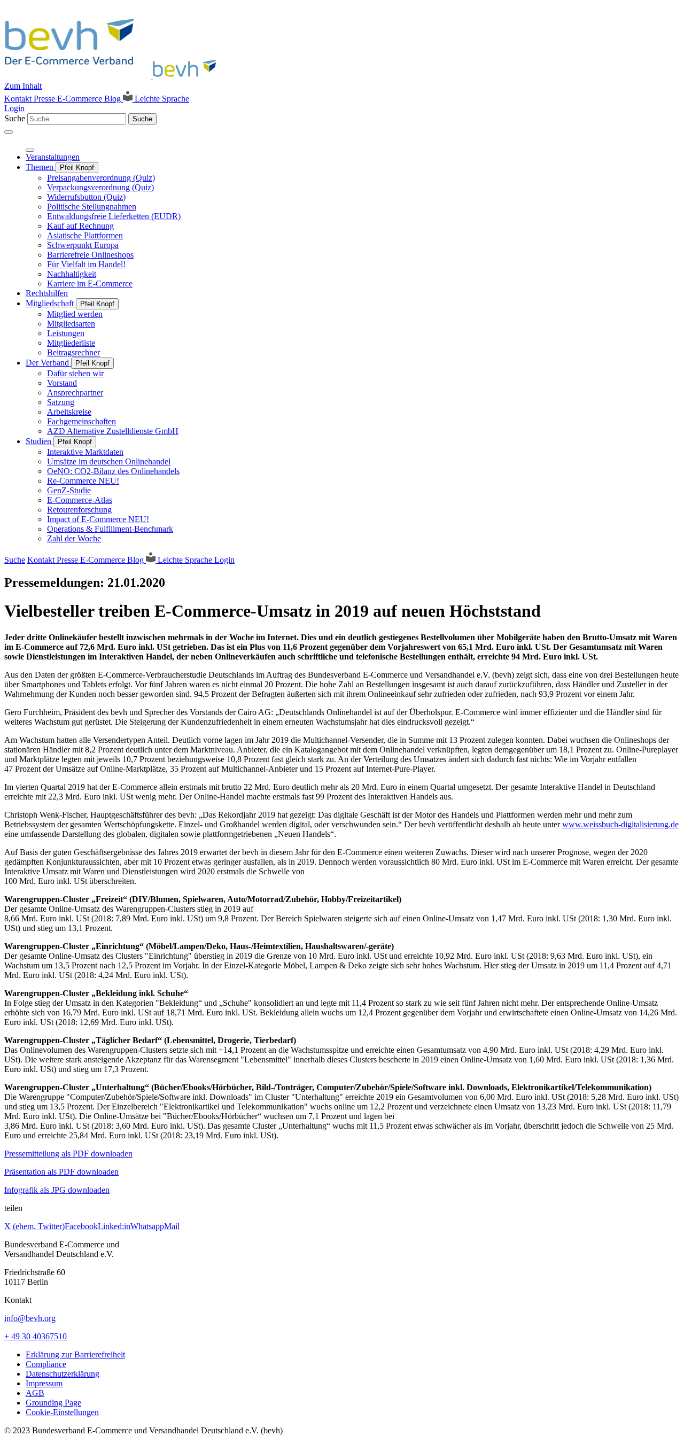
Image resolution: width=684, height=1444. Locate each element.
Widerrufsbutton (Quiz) (86, 196)
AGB (35, 1393)
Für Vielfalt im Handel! (86, 264)
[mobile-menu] (8, 132)
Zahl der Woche (74, 538)
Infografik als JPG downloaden (57, 1189)
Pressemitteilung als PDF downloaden (68, 1153)
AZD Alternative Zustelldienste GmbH (112, 431)
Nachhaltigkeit (71, 273)
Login (14, 108)
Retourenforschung (79, 509)
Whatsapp (147, 1226)
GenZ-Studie (69, 490)
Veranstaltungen (53, 156)
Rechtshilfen (47, 293)
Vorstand (62, 382)
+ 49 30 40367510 (35, 1336)
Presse (45, 98)
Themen (41, 167)
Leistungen (65, 333)
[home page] (113, 76)
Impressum (44, 1383)
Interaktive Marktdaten (85, 451)
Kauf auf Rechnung (80, 225)
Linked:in (114, 1226)
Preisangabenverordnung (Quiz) (101, 177)
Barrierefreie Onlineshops (90, 254)
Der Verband (48, 362)
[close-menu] (30, 150)
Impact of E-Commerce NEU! (98, 519)
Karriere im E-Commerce (90, 283)
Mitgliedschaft (51, 303)
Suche (14, 118)
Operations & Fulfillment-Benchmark (110, 528)
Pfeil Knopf (77, 168)
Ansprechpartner (75, 392)
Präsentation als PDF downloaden (61, 1171)
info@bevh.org (30, 1318)
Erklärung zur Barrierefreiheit (75, 1354)
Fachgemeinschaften (81, 421)
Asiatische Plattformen (85, 235)
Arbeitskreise (69, 411)
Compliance (46, 1364)
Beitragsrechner (73, 352)
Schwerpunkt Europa (83, 245)
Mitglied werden (75, 314)
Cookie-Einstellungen (62, 1412)
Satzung (60, 402)
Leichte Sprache (161, 98)
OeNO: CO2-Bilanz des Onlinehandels (113, 471)
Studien (39, 441)
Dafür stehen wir (75, 373)
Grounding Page (53, 1402)
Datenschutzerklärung (62, 1373)
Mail (172, 1226)
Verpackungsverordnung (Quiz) (100, 187)
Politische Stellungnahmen (91, 206)
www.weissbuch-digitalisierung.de (620, 824)
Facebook (81, 1226)
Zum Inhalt (23, 85)
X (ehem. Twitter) (34, 1226)
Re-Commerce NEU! (83, 480)
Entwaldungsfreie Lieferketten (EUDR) (114, 216)
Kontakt (19, 98)
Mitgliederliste (71, 342)
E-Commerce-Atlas (79, 499)
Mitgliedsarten (71, 323)
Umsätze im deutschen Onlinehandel (108, 461)
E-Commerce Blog (90, 98)
